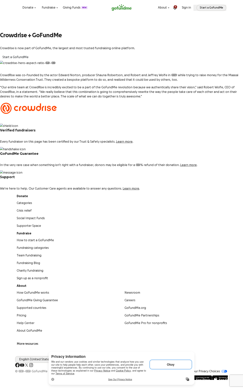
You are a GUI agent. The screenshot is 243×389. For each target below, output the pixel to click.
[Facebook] (17, 365)
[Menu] (225, 7)
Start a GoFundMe (15, 57)
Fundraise (48, 7)
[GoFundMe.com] (122, 7)
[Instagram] (31, 365)
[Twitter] (26, 365)
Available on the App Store (208, 377)
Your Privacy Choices (206, 371)
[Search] (17, 7)
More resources (27, 343)
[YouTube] (22, 365)
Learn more (124, 141)
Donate (27, 7)
